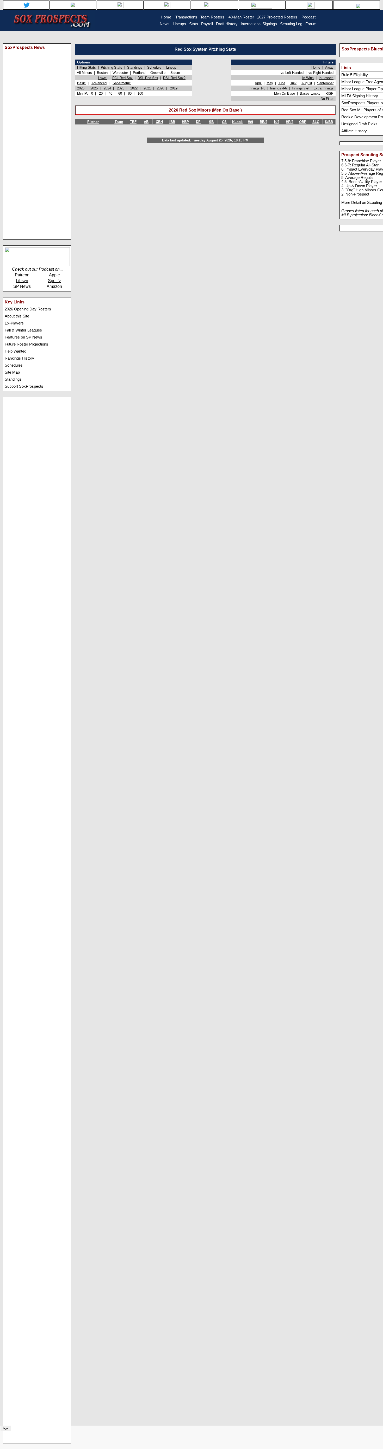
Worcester (120, 73)
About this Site (17, 316)
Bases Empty (310, 93)
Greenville (157, 73)
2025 (94, 88)
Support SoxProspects (24, 386)
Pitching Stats (111, 67)
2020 (160, 88)
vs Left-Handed (292, 73)
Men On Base (284, 93)
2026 (80, 88)
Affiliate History (354, 131)
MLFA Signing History (359, 96)
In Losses (326, 78)
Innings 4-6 (278, 88)
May (270, 83)
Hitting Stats (86, 67)
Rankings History (19, 358)
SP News (22, 286)
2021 (147, 88)
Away (329, 67)
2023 (120, 88)
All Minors (84, 73)
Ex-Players (14, 323)
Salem (175, 73)
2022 (134, 88)
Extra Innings (323, 88)
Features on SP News (23, 337)
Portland (139, 73)
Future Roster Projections (26, 344)
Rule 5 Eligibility (354, 75)
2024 (107, 88)
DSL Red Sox (148, 78)
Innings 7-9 (300, 88)
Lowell (102, 78)
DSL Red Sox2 (174, 78)
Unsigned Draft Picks (359, 124)
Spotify (54, 280)
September (325, 83)
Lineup (171, 67)
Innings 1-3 (257, 88)
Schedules (14, 365)
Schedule (154, 67)
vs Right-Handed (320, 73)
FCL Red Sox (122, 78)
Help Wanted (15, 351)
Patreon (22, 275)
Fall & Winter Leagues (23, 330)
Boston (102, 73)
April (258, 83)
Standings (13, 379)
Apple (54, 275)
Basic (81, 83)
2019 (173, 88)
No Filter (327, 99)
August (306, 83)
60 (120, 93)
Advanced (99, 83)
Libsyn (22, 280)
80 (130, 93)
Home (315, 67)
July (293, 83)
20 (101, 93)
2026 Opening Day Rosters (28, 309)
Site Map (12, 372)
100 (140, 93)
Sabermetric (122, 83)
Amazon (54, 286)
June (281, 83)
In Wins (308, 78)
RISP (329, 93)
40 (110, 93)
